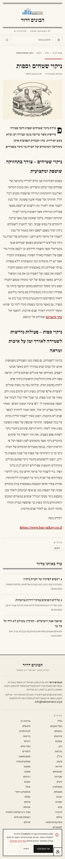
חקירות (58, 777)
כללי (60, 721)
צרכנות (58, 751)
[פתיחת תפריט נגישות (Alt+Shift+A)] (57, 851)
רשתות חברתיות (22, 817)
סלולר (27, 797)
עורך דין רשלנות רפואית (18, 812)
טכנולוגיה (57, 787)
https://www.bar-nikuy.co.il (41, 527)
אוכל (27, 787)
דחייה (26, 849)
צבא (60, 807)
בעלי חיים (25, 746)
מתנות (27, 766)
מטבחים (58, 792)
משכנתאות (24, 756)
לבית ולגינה (24, 731)
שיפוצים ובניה (23, 761)
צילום (59, 817)
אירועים (58, 736)
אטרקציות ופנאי (54, 822)
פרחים (27, 822)
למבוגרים (57, 827)
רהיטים (26, 777)
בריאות (26, 736)
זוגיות (59, 797)
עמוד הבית (57, 52)
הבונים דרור (32, 20)
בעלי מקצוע (56, 726)
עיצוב (59, 761)
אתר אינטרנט (54, 317)
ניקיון (39, 52)
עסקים (58, 741)
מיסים (27, 802)
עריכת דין (25, 721)
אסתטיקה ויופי (22, 792)
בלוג (47, 52)
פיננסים (26, 726)
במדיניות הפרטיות (18, 841)
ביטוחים (58, 731)
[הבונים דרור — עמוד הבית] (33, 12)
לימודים (26, 751)
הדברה (58, 812)
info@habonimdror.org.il (48, 702)
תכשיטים (57, 772)
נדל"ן (59, 756)
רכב (60, 746)
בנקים (27, 782)
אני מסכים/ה (43, 849)
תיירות (58, 766)
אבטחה (26, 807)
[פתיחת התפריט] (58, 40)
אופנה (27, 772)
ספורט (58, 802)
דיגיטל (27, 741)
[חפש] (7, 40)
